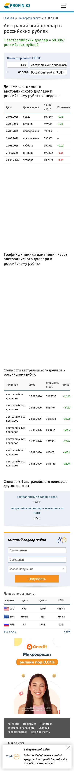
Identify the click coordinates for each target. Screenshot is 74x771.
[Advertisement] (37, 211)
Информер (29, 724)
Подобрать (37, 579)
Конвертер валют (29, 18)
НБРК (67, 631)
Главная (9, 18)
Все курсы (10, 631)
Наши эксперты (40, 732)
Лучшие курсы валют (20, 594)
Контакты (13, 724)
